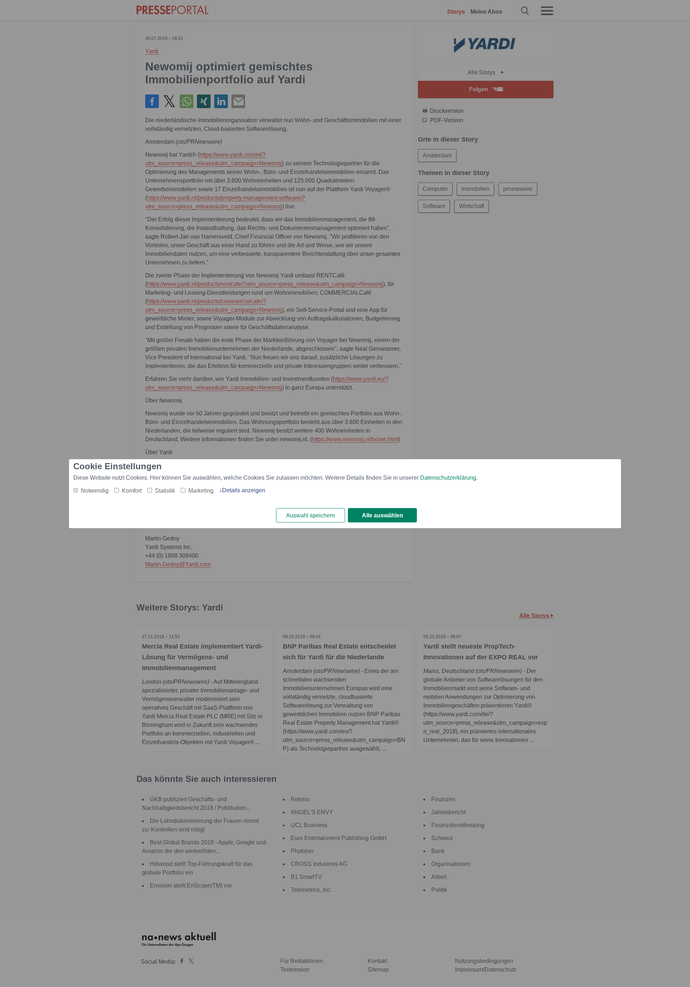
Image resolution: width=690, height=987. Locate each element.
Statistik (165, 491)
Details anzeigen (243, 490)
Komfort (132, 491)
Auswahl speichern (310, 515)
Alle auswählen (382, 515)
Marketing (200, 491)
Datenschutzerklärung (448, 478)
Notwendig (95, 491)
